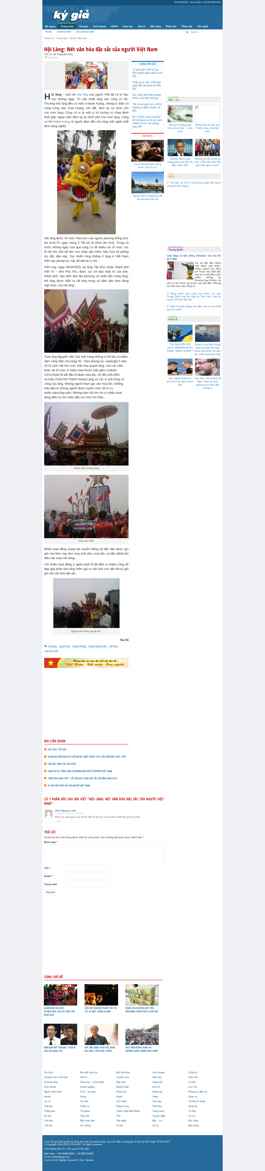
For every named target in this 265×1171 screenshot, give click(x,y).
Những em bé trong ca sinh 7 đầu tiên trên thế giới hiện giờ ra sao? (207, 162)
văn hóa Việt (51, 651)
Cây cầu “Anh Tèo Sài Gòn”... (63, 764)
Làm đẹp (156, 1101)
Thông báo (49, 1111)
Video (155, 1096)
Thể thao (157, 1106)
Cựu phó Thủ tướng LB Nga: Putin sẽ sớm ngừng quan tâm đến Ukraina (207, 383)
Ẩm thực (48, 1072)
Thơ (118, 1116)
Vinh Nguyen (63, 810)
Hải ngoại (50, 26)
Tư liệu (192, 1111)
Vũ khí (119, 1125)
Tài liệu (48, 32)
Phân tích (171, 26)
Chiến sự (85, 1106)
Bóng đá (192, 1106)
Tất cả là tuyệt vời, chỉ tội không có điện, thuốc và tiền (147, 107)
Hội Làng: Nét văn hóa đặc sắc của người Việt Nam (101, 49)
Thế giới (83, 26)
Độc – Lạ (157, 1120)
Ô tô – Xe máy (88, 1092)
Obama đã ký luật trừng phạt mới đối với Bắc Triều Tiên (180, 162)
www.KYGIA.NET (81, 1149)
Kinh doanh (99, 26)
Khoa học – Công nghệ (92, 1082)
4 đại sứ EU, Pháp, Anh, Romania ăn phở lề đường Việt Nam (80, 771)
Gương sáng (51, 1082)
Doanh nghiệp (87, 1087)
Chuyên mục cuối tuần (56, 1077)
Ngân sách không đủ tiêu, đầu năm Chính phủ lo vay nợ (141, 1009)
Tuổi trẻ (48, 1125)
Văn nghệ (202, 26)
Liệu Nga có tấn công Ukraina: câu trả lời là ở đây (194, 257)
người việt (64, 646)
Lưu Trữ (192, 1087)
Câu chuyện (158, 1072)
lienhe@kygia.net (61, 1157)
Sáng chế (157, 1082)
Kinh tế (173, 319)
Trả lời (58, 821)
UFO (171, 176)
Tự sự (191, 1116)
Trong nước (67, 26)
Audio (119, 1096)
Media (47, 1096)
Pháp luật (187, 26)
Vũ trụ (155, 1125)
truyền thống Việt (97, 646)
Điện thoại (193, 1125)
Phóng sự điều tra (197, 1092)
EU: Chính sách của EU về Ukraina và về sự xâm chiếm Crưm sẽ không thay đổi (147, 121)
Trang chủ (49, 38)
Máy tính (120, 1082)
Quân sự (193, 1096)
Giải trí (141, 26)
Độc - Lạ (174, 99)
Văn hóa (48, 1120)
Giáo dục (128, 26)
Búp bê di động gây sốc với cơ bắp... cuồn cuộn (180, 128)
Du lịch (47, 1116)
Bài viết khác (123, 1072)
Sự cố (47, 1101)
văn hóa (82, 94)
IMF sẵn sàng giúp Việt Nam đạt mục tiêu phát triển (100, 1049)
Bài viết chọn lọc (89, 1072)
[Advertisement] (86, 710)
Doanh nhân (122, 1087)
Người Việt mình (53, 1092)
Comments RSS (86, 32)
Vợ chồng (85, 1125)
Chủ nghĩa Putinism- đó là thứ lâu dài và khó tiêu (180, 381)
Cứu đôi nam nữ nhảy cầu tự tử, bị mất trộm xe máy (100, 1009)
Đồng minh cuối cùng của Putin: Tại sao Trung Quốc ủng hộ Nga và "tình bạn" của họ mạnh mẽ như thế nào (194, 296)
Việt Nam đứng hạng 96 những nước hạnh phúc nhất (141, 1049)
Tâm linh (84, 1116)
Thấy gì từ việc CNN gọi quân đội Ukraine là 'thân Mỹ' (146, 85)
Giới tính (193, 1077)
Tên (47, 867)
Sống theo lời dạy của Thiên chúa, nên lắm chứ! (207, 128)
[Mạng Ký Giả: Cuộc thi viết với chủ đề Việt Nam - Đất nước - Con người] (86, 662)
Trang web (50, 884)
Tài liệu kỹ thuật (196, 1101)
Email (48, 876)
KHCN (114, 26)
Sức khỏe (121, 1101)
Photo (83, 1096)
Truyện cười (122, 1077)
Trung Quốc (176, 249)
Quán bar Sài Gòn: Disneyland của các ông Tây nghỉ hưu (59, 1011)
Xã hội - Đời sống (78, 38)
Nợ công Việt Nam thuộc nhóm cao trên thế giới (147, 96)
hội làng (52, 646)
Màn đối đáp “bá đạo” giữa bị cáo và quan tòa (60, 1049)
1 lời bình (53, 57)
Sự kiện (84, 1101)
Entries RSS (65, 32)
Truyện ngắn (158, 1116)
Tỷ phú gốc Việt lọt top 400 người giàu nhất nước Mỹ (147, 73)
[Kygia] (71, 14)
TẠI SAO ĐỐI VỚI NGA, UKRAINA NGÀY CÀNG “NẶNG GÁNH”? (180, 347)
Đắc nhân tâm (87, 1120)
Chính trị (192, 1072)
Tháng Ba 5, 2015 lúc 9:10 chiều (69, 813)
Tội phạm (85, 1111)
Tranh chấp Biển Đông (128, 1111)
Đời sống (156, 26)
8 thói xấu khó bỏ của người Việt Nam (69, 785)
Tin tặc (192, 1082)
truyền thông (79, 646)
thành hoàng (62, 121)
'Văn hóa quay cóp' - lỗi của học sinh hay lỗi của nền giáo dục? (82, 778)
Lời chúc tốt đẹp (57, 749)
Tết (78, 99)
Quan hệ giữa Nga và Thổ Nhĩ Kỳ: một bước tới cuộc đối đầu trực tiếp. (87, 756)
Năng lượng (122, 1106)
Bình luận (51, 842)
